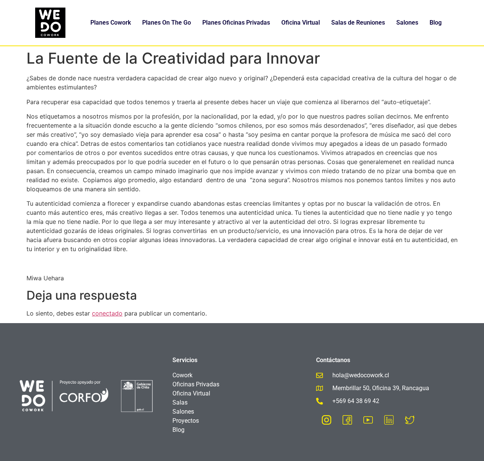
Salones (407, 22)
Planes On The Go (166, 22)
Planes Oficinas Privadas (236, 22)
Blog (436, 22)
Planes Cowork (110, 22)
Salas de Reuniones (358, 22)
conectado (107, 313)
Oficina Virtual (300, 22)
